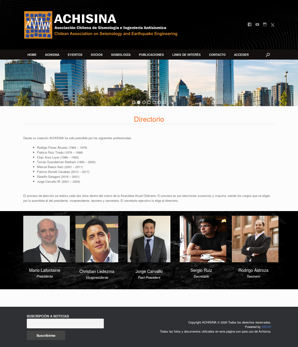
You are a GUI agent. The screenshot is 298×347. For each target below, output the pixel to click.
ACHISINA (52, 54)
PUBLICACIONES (151, 54)
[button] (268, 55)
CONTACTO (217, 54)
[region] (149, 83)
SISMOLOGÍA (121, 54)
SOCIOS (97, 54)
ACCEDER (241, 54)
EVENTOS (75, 54)
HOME (32, 54)
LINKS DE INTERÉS (186, 54)
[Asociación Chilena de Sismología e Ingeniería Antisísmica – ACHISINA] (104, 24)
